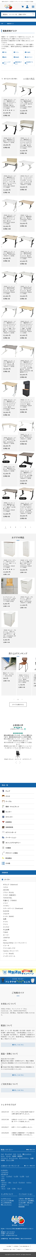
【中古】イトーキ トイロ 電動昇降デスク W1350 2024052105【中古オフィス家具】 (26, 437)
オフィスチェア (8, 1154)
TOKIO (5, 932)
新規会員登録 (22, 1206)
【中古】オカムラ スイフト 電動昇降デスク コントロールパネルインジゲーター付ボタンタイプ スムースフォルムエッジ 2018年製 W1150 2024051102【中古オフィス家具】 (26, 508)
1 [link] (5, 527)
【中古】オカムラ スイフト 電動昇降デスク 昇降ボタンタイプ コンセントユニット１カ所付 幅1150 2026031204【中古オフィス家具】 (9, 219)
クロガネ (6, 914)
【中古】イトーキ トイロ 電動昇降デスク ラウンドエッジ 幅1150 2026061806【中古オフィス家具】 (9, 363)
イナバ (5, 903)
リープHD (22, 1176)
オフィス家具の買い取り (6, 1202)
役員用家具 (19, 1156)
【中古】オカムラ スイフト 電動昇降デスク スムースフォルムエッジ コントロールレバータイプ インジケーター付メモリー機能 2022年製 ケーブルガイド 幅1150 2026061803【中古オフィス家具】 (9, 327)
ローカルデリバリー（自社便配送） (26, 1200)
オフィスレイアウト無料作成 (7, 1200)
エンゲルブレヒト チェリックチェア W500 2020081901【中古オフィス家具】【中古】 (9, 599)
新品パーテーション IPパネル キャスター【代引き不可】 (8, 674)
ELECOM (6, 911)
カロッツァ (4, 1184)
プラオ (8, 1188)
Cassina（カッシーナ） (11, 951)
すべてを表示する (18, 704)
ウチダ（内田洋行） (10, 895)
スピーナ (3, 1188)
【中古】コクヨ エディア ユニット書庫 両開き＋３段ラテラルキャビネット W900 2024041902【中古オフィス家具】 (26, 563)
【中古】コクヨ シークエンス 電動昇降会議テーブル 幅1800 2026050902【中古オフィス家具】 (26, 218)
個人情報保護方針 (24, 1246)
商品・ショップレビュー (6, 1204)
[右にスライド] (22, 699)
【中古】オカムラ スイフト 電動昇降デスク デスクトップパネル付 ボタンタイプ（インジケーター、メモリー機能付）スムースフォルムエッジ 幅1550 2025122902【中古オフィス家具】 (9, 181)
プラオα (14, 1188)
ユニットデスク (7, 63)
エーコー (6, 935)
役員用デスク (29, 63)
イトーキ (6, 945)
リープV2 (16, 1176)
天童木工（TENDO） (10, 900)
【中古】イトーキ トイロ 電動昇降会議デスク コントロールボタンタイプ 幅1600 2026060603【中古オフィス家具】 (26, 255)
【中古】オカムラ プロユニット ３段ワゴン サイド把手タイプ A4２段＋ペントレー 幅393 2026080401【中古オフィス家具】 (9, 633)
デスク (14, 1154)
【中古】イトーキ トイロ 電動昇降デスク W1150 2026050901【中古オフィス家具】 (9, 253)
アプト (3, 1178)
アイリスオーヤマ (9, 948)
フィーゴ (15, 1182)
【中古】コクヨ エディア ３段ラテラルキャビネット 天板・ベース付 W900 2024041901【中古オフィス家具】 (9, 563)
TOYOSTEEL (7, 898)
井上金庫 (6, 929)
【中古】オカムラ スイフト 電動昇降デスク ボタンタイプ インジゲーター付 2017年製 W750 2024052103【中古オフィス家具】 (26, 474)
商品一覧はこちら (31, 1149)
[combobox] (18, 14)
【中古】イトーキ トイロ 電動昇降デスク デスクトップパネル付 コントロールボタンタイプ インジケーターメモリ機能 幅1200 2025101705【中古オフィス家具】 (26, 143)
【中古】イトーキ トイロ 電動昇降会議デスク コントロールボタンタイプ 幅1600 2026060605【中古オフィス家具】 (26, 290)
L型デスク (29, 57)
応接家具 (14, 1156)
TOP (2, 23)
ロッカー (3, 1156)
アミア (3, 1176)
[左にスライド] (14, 699)
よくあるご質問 (22, 1202)
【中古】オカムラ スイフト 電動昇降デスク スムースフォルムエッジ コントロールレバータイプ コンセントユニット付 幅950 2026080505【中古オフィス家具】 (9, 405)
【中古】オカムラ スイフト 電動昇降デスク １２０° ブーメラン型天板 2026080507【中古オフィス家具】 (9, 440)
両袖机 (17, 57)
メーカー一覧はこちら (30, 1165)
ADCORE (6, 890)
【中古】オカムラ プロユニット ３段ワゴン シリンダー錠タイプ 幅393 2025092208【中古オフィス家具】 (26, 599)
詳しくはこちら (19, 1045)
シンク (27, 1176)
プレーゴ (19, 1188)
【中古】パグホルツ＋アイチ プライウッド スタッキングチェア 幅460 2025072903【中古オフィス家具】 (23, 678)
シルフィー (29, 1182)
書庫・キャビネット (27, 1154)
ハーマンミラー (4, 1170)
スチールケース (4, 1174)
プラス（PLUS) (8, 892)
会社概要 (9, 1246)
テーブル (19, 1154)
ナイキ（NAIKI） (9, 916)
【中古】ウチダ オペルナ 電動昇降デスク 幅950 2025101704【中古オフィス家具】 (9, 140)
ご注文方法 (21, 1198)
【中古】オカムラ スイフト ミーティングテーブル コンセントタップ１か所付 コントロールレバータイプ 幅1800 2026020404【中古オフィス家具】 (26, 180)
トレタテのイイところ (6, 1198)
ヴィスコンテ (22, 1182)
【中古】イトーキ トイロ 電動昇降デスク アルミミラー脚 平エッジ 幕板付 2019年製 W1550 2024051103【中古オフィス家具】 (9, 507)
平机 (5, 52)
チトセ (5, 921)
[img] (18, 727)
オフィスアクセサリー (24, 1158)
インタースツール (9, 956)
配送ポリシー (29, 1249)
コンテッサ (4, 1182)
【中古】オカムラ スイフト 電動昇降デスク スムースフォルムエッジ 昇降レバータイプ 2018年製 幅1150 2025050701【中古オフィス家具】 (9, 104)
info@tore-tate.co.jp (11, 1235)
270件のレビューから (16, 729)
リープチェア (9, 1176)
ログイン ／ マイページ (24, 1204)
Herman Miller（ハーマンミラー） (15, 943)
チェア (2, 1154)
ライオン (6, 906)
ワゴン (17, 52)
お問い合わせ (30, 1202)
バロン (9, 1182)
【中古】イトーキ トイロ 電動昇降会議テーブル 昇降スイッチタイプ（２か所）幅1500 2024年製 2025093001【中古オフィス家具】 (26, 104)
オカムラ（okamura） (11, 884)
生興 (4, 919)
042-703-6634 (11, 1232)
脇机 (5, 57)
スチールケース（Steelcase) (13, 908)
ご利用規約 (16, 1246)
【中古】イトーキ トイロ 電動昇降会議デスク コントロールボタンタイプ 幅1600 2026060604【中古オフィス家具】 (9, 290)
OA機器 (31, 1158)
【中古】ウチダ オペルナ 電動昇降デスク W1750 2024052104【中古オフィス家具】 (9, 469)
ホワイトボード (4, 1158)
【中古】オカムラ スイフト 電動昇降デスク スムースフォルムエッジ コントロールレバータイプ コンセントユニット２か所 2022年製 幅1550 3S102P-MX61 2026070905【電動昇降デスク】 (26, 366)
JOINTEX (6, 937)
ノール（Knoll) (8, 953)
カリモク (6, 927)
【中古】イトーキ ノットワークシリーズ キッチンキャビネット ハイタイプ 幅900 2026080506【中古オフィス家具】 (26, 403)
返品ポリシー (20, 1249)
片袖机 (28, 52)
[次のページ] (30, 527)
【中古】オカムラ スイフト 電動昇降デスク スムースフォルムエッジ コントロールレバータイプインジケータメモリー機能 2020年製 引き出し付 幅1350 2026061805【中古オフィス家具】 (26, 327)
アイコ (5, 924)
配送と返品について (29, 1198)
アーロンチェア (5, 1172)
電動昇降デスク (18, 63)
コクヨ (5, 887)
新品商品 (3, 1160)
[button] (16, 762)
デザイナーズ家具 (10, 1160)
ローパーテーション (13, 1158)
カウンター (8, 1156)
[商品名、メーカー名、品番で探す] (33, 14)
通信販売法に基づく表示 (9, 1249)
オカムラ (3, 1180)
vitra (5, 940)
